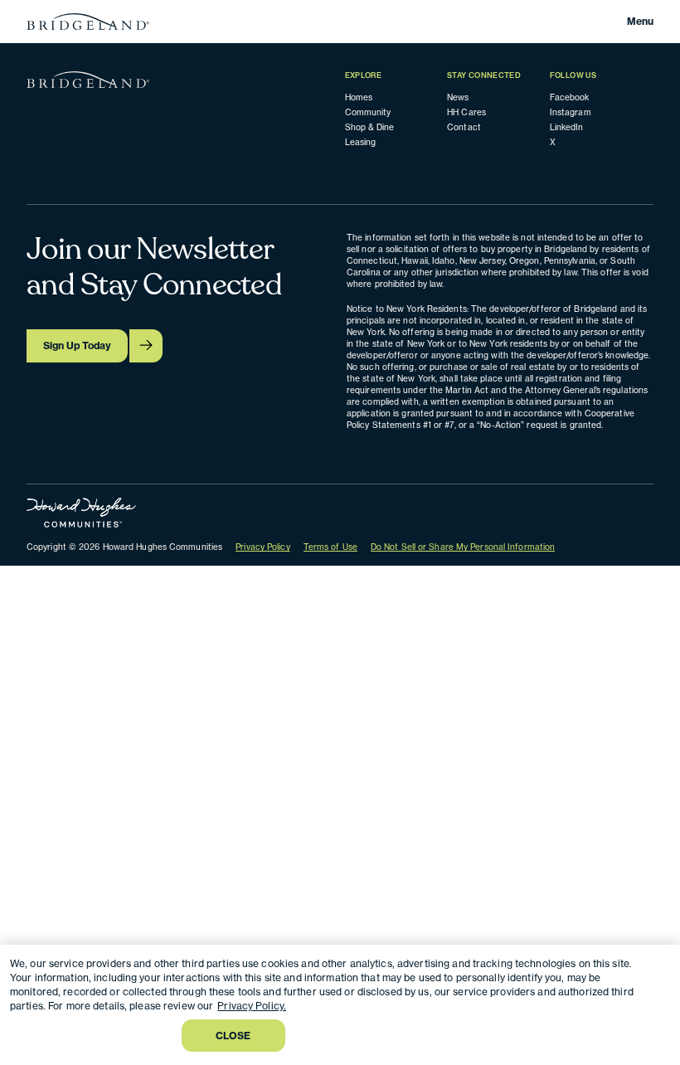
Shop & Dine (370, 127)
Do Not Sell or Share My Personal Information (463, 547)
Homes (359, 97)
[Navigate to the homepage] (88, 21)
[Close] (653, 971)
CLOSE (233, 1035)
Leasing (360, 142)
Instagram (570, 112)
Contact (464, 127)
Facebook (570, 97)
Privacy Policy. (251, 1005)
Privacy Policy (262, 547)
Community (368, 112)
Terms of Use (330, 547)
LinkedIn (567, 127)
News (458, 97)
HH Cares (466, 112)
